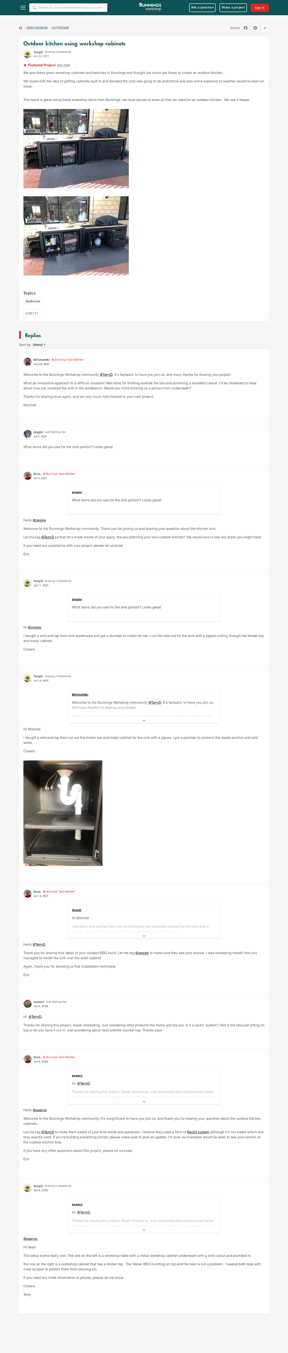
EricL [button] (37, 474)
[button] (27, 54)
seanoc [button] (39, 1002)
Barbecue (33, 301)
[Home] (20, 28)
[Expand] (144, 720)
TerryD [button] (38, 52)
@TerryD (106, 374)
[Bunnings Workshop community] (150, 7)
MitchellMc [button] (42, 359)
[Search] (34, 7)
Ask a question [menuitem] (202, 7)
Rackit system (198, 1132)
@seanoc (40, 1110)
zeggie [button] (38, 432)
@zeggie (39, 520)
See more (64, 65)
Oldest (38, 345)
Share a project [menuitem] (233, 7)
